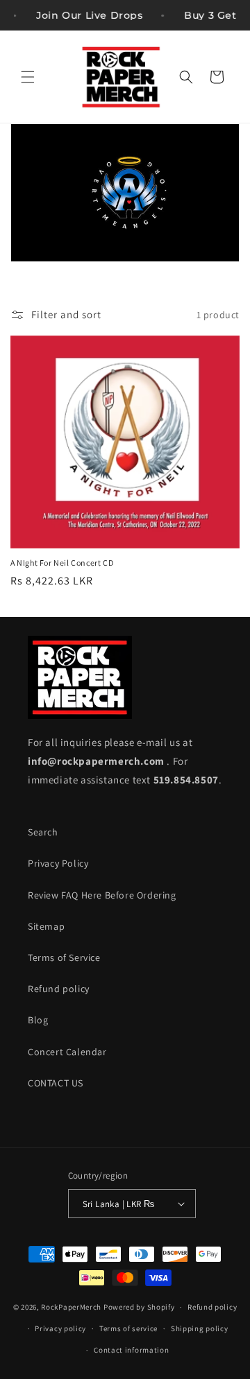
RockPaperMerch (71, 1307)
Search (43, 832)
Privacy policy (60, 1328)
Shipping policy (199, 1328)
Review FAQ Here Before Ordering (102, 895)
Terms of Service (64, 957)
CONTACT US (55, 1083)
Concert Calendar (67, 1052)
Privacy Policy (58, 863)
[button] (27, 77)
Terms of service (128, 1328)
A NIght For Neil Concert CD (61, 562)
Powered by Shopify (139, 1307)
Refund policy (59, 988)
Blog (38, 1020)
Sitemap (46, 926)
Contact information (131, 1350)
